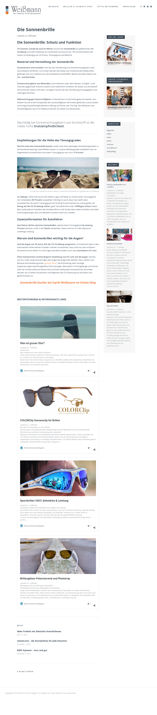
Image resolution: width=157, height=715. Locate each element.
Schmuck (110, 144)
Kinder (109, 141)
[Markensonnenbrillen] (119, 235)
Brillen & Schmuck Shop (78, 6)
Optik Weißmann (107, 6)
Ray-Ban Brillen (112, 306)
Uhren (109, 137)
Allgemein (110, 130)
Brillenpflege (111, 151)
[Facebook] (151, 7)
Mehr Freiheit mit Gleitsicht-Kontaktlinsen (39, 631)
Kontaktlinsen (112, 148)
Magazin (54, 6)
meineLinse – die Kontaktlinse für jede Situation (42, 640)
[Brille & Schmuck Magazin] (23, 10)
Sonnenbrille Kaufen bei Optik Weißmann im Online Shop (58, 282)
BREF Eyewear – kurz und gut (32, 650)
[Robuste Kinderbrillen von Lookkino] (119, 175)
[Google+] (148, 7)
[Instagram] (144, 7)
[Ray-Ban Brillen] (119, 297)
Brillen (109, 134)
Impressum (129, 6)
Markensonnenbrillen (114, 244)
